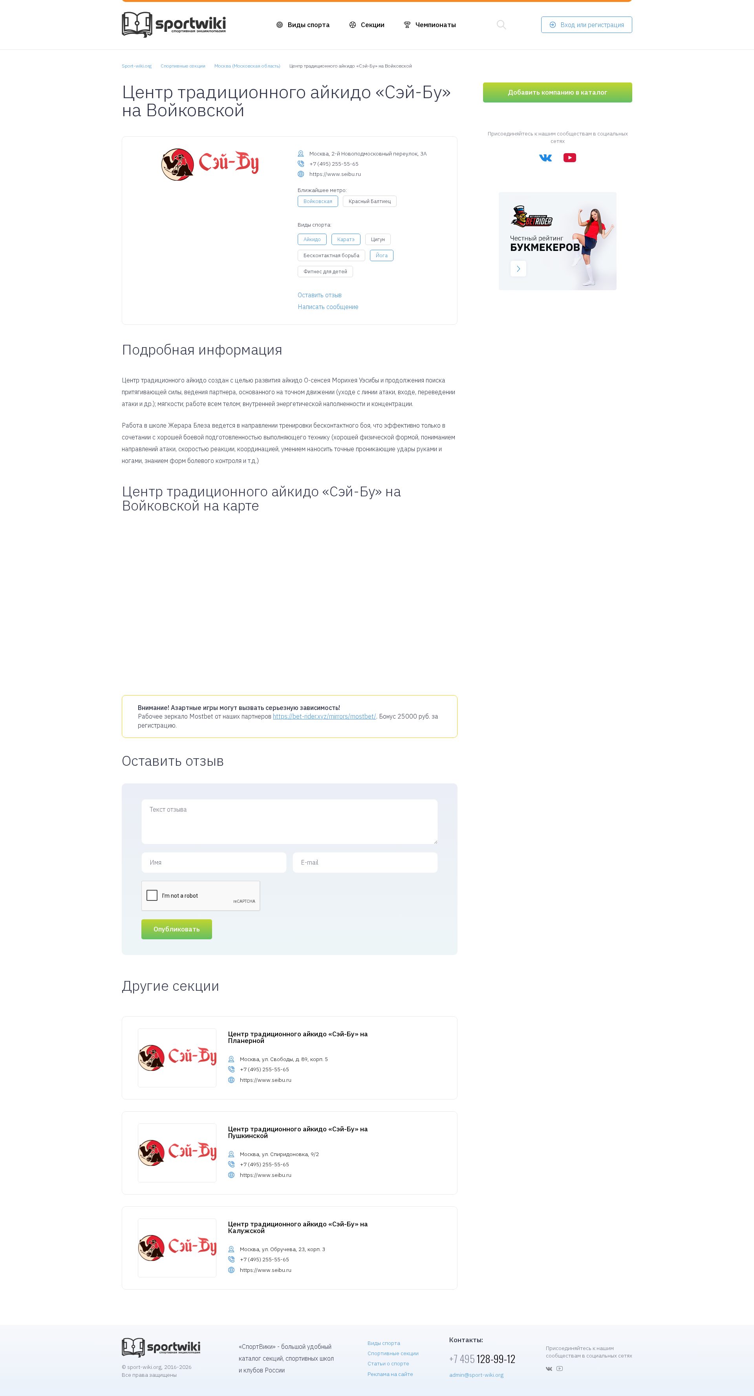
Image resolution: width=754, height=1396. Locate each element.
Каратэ (346, 239)
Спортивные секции (393, 1353)
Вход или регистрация (592, 25)
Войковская (318, 201)
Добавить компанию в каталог (558, 92)
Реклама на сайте (390, 1374)
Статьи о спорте (388, 1363)
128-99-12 (482, 1358)
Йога (382, 255)
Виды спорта (309, 24)
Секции (372, 24)
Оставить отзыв (320, 295)
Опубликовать (177, 929)
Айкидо (312, 239)
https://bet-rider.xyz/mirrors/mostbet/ (324, 716)
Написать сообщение (328, 307)
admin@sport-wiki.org (476, 1374)
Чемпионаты (435, 24)
